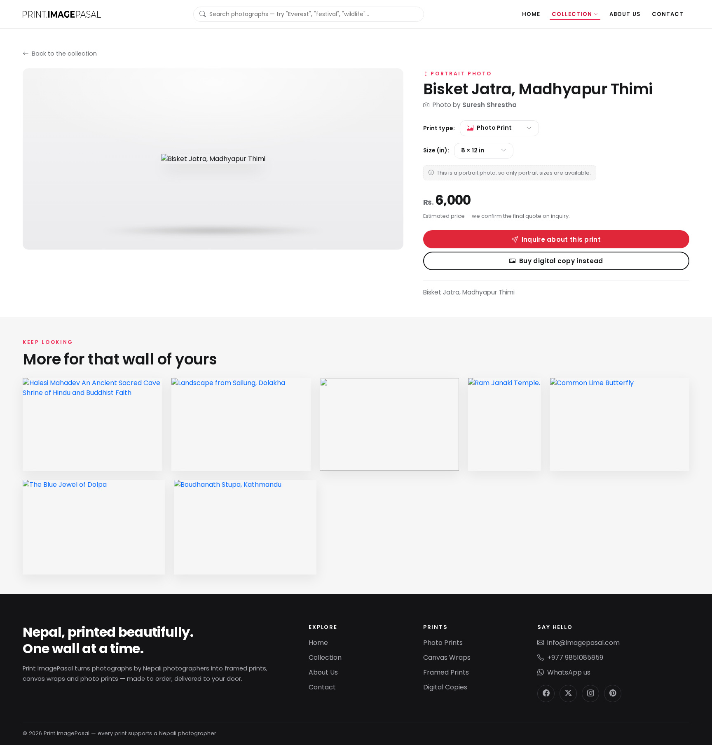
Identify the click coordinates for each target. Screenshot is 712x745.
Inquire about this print (561, 239)
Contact (668, 14)
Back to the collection (63, 53)
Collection (572, 14)
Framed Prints (446, 672)
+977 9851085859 (575, 657)
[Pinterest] (612, 693)
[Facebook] (546, 693)
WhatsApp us (568, 672)
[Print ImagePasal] (62, 14)
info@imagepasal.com (583, 642)
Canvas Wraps (447, 657)
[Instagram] (590, 693)
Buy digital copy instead (561, 261)
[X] (568, 693)
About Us (624, 14)
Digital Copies (445, 687)
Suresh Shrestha (489, 104)
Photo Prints (443, 642)
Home (531, 14)
